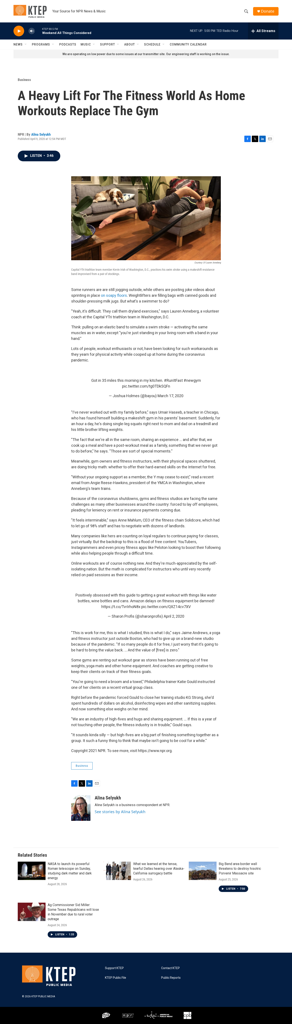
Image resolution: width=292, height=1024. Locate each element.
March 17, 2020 (170, 396)
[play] (18, 31)
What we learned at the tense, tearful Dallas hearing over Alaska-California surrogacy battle (158, 868)
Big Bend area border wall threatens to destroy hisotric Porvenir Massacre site (240, 868)
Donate (267, 11)
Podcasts (67, 44)
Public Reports (171, 977)
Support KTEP (114, 968)
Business (24, 80)
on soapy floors (114, 295)
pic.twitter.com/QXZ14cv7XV (166, 606)
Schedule (152, 44)
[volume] (31, 31)
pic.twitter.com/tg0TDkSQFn (146, 386)
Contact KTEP (170, 968)
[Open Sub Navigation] (26, 44)
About (129, 44)
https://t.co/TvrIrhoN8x (120, 606)
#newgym (192, 380)
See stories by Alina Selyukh (120, 811)
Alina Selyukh (41, 134)
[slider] (38, 31)
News (18, 44)
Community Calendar (188, 44)
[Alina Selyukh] (80, 808)
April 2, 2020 (174, 616)
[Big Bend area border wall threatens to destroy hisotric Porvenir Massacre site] (203, 871)
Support (107, 44)
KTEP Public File (115, 977)
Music (86, 44)
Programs (41, 44)
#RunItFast (173, 380)
